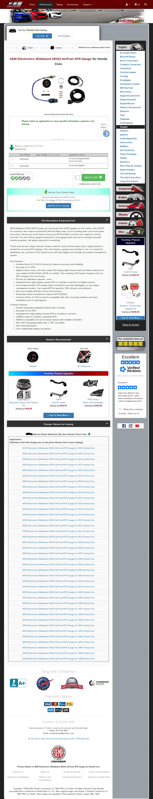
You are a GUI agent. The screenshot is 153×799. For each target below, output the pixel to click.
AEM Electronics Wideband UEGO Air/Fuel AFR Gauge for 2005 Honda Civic (58, 564)
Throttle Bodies (128, 173)
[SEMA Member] (58, 754)
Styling (59, 4)
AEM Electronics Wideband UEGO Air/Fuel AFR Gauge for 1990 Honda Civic (58, 647)
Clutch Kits (125, 68)
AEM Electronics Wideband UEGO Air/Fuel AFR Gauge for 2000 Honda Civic (58, 592)
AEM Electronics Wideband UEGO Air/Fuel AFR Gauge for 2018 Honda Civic (58, 492)
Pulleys (123, 158)
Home (32, 4)
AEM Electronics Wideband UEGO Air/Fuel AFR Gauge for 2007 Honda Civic (58, 553)
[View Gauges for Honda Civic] (33, 357)
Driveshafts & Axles (130, 84)
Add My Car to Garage (58, 205)
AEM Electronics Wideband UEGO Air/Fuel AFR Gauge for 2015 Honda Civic (58, 509)
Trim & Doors (64, 36)
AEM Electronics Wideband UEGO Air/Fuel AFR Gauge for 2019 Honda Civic (58, 487)
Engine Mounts (127, 103)
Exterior (123, 205)
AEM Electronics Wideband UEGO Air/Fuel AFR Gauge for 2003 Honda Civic (58, 575)
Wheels (122, 214)
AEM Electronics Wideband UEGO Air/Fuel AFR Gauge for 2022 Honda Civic (58, 470)
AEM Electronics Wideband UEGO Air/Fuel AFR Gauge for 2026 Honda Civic (58, 448)
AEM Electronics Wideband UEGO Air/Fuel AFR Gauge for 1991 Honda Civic (58, 642)
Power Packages (128, 154)
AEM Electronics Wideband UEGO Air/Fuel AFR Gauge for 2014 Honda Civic (58, 514)
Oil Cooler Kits (127, 150)
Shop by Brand (130, 324)
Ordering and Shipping (18, 777)
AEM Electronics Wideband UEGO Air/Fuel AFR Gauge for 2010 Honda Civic (58, 537)
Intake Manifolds (128, 138)
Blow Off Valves (128, 57)
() (138, 4)
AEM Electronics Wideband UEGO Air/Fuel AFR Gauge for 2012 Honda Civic (58, 525)
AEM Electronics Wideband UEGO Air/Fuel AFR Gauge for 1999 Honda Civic (58, 597)
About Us (45, 772)
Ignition (124, 134)
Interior (123, 223)
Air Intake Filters (128, 53)
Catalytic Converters (130, 64)
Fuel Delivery (126, 123)
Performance (46, 4)
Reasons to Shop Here (99, 777)
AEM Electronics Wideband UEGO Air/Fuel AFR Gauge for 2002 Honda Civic (58, 581)
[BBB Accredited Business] (18, 683)
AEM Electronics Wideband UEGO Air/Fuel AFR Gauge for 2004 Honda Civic (58, 570)
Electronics (125, 92)
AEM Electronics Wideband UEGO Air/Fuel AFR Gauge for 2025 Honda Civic (58, 453)
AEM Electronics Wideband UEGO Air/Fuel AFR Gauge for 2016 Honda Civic (58, 503)
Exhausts (124, 111)
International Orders (71, 777)
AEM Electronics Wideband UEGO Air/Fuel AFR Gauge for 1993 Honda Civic (58, 631)
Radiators (125, 162)
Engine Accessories (130, 96)
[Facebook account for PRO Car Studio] (124, 425)
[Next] (106, 133)
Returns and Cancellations (45, 778)
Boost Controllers (129, 60)
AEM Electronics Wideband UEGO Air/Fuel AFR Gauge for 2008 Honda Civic (58, 548)
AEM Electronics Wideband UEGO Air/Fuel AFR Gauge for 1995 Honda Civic (58, 620)
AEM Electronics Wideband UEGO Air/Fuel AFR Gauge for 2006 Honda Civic (58, 559)
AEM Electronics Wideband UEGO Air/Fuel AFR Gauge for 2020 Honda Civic (58, 481)
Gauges (33, 366)
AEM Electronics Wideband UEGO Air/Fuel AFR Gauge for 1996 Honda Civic (58, 614)
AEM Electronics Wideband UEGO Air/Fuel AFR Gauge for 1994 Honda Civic (58, 625)
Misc (121, 231)
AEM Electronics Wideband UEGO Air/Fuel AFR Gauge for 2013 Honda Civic (58, 520)
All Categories (84, 366)
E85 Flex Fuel (126, 88)
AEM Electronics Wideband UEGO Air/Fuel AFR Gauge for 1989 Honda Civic (58, 653)
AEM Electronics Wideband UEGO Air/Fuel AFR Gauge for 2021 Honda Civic (58, 476)
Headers (124, 131)
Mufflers (124, 146)
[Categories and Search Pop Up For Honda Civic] (145, 5)
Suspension (125, 188)
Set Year (40, 36)
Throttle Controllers (130, 177)
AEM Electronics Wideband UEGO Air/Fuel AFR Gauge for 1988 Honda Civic (58, 658)
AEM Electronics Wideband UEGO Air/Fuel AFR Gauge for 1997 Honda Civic (58, 609)
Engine (122, 47)
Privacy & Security (72, 772)
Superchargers (127, 170)
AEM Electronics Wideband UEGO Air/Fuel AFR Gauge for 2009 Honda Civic (58, 542)
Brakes (122, 197)
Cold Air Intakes (128, 72)
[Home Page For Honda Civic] (15, 3)
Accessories (72, 4)
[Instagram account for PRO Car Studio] (130, 425)
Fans (122, 115)
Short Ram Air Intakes (131, 166)
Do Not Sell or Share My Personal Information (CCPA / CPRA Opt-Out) (58, 739)
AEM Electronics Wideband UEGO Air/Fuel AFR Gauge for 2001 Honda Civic (58, 586)
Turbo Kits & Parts (129, 181)
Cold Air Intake (58, 402)
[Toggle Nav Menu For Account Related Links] (127, 5)
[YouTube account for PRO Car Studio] (137, 425)
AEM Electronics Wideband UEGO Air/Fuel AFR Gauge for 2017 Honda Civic (58, 498)
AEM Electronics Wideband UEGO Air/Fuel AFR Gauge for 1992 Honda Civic (58, 636)
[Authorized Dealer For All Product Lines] (45, 683)
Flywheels (125, 119)
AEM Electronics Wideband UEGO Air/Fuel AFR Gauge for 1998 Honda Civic (58, 603)
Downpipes (125, 80)
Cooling (124, 76)
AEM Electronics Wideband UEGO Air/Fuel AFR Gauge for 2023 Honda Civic (58, 464)
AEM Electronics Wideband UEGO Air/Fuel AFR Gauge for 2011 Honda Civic (59, 531)
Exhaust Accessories (130, 107)
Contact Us (18, 772)
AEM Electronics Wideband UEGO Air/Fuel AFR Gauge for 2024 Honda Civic (58, 459)
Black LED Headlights (93, 402)
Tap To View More (58, 415)
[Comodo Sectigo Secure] (99, 683)
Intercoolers (126, 142)
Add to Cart (91, 177)
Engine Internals (128, 99)
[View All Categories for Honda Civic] (84, 357)
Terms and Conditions (99, 772)
